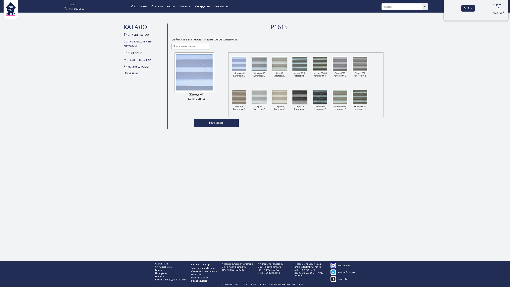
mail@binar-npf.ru (237, 266)
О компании (139, 6)
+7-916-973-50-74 (307, 272)
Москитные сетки (137, 59)
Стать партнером (163, 6)
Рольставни (133, 53)
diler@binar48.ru (273, 266)
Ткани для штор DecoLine (203, 268)
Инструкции (202, 6)
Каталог (184, 6)
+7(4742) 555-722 (271, 269)
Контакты (221, 6)
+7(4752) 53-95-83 (235, 269)
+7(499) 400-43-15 (307, 269)
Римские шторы (136, 66)
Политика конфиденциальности (170, 279)
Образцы (131, 73)
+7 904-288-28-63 (271, 272)
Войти (468, 8)
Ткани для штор (136, 34)
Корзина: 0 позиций (499, 8)
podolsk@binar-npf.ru (310, 266)
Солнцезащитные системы (204, 271)
